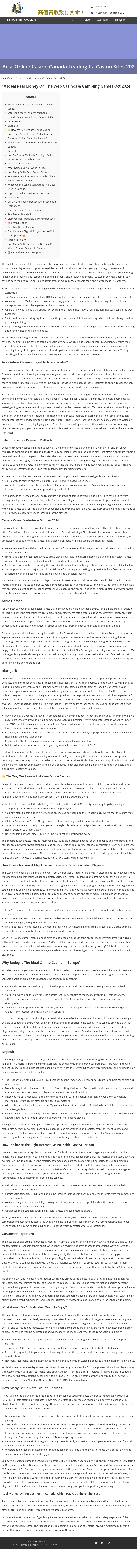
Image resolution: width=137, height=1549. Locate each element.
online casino (95, 387)
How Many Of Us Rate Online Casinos (28, 172)
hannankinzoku (20, 20)
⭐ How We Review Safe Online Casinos (30, 129)
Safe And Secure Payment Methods (27, 112)
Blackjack (13, 125)
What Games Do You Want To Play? (27, 167)
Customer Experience (19, 163)
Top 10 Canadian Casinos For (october (29, 193)
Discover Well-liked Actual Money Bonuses (31, 218)
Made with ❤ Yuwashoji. (36, 1541)
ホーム (75, 20)
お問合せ (120, 20)
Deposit (12, 151)
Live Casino (14, 197)
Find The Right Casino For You (24, 210)
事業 (88, 20)
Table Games (15, 121)
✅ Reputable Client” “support (24, 252)
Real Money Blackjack (19, 214)
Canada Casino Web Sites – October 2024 (30, 117)
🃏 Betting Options (18, 222)
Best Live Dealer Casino (21, 227)
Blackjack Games (17, 239)
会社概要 (102, 20)
